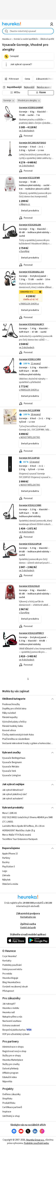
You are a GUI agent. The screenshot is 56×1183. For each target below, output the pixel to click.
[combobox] (28, 31)
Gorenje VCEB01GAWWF (31, 107)
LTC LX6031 (7, 821)
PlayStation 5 (8, 866)
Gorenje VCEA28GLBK (30, 224)
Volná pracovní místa (12, 969)
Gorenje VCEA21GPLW (30, 544)
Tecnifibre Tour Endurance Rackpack (19, 839)
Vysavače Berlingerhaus (13, 758)
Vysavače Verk (9, 771)
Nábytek (6, 879)
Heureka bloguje (10, 978)
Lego (4, 871)
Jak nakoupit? (9, 1003)
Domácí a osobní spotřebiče (26, 39)
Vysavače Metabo (10, 766)
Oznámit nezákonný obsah (15, 986)
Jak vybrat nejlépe (13, 784)
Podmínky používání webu (36, 1143)
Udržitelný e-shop (11, 1116)
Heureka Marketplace (12, 1060)
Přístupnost (8, 991)
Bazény (5, 862)
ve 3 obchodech (26, 130)
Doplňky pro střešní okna (14, 708)
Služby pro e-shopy (11, 1055)
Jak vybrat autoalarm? (12, 798)
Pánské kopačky (10, 717)
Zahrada (6, 875)
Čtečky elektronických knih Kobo (18, 734)
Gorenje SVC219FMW (29, 410)
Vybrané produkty (13, 807)
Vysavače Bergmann (12, 762)
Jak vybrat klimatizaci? (12, 790)
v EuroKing (24, 251)
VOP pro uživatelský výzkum (15, 1034)
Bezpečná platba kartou (14, 1029)
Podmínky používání (11, 965)
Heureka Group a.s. (35, 1139)
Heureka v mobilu (10, 1008)
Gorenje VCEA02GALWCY (31, 324)
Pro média (7, 973)
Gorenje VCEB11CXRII (30, 359)
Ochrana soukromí (11, 1025)
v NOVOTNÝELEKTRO (29, 437)
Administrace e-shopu (13, 1046)
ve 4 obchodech (26, 532)
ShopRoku (7, 1098)
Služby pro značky (11, 1064)
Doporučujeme (11, 848)
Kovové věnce (9, 730)
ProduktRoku (8, 1103)
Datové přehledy (10, 1068)
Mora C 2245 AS (9, 813)
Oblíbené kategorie (13, 699)
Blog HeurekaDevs (11, 982)
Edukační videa (9, 1077)
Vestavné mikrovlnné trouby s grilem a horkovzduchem (28, 743)
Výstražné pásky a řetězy (14, 721)
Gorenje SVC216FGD (29, 458)
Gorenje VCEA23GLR (29, 586)
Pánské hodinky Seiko (12, 726)
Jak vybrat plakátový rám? (14, 794)
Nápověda (7, 1081)
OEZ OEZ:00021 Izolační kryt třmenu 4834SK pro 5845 (27, 817)
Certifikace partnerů (12, 1107)
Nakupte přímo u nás (12, 1016)
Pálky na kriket (9, 713)
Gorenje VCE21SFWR (29, 177)
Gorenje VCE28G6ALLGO (31, 272)
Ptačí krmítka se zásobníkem (16, 739)
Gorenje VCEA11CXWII (30, 505)
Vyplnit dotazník (28, 927)
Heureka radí (8, 1012)
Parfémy (6, 858)
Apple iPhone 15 (10, 853)
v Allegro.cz (24, 204)
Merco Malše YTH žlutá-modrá (16, 834)
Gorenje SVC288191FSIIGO (32, 142)
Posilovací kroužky (11, 704)
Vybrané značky (11, 752)
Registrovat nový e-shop (14, 1051)
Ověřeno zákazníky (11, 1094)
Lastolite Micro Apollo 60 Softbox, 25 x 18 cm (23, 826)
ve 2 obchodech (26, 165)
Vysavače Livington (11, 775)
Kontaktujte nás (28, 917)
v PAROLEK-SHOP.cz (29, 303)
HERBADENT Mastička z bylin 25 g (18, 830)
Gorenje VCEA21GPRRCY (31, 633)
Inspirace (6, 1111)
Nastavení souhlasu (11, 1021)
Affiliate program (10, 1073)
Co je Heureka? (9, 956)
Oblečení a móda (10, 884)
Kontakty (6, 960)
